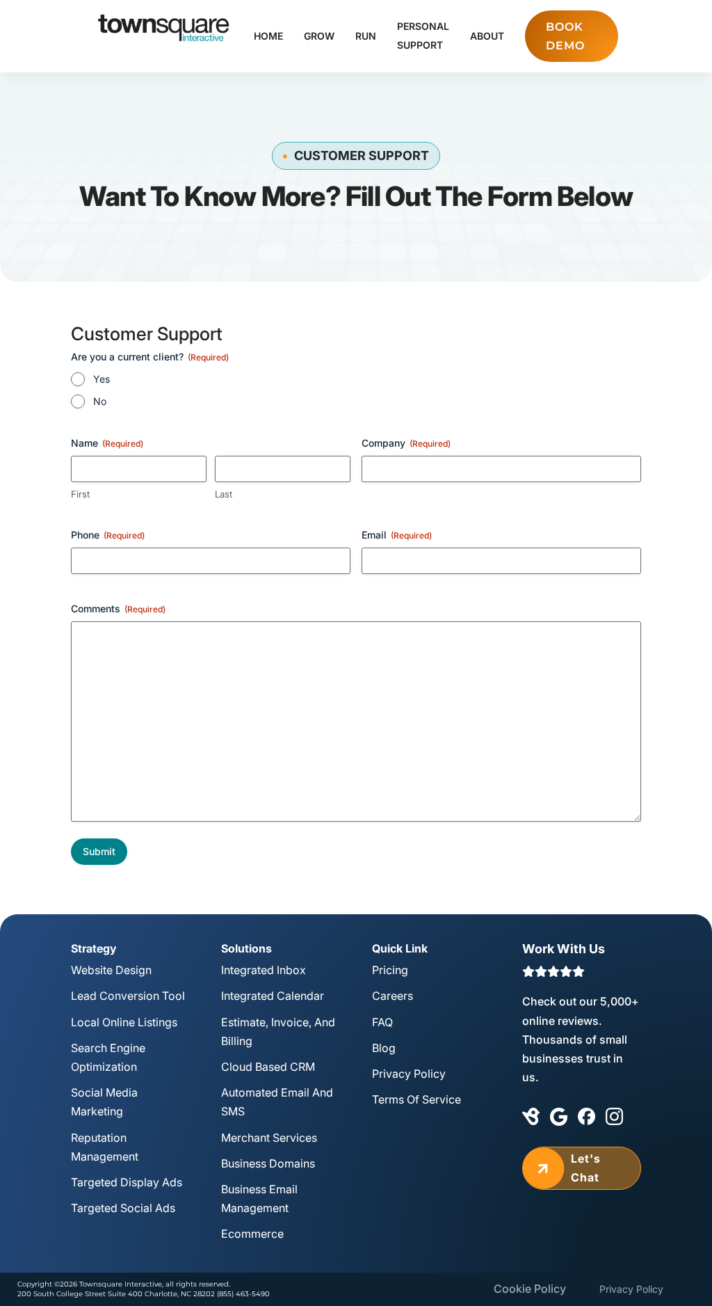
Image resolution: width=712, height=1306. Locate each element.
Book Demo (565, 36)
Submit (99, 851)
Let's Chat (567, 1168)
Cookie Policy (530, 1289)
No (99, 401)
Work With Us (563, 948)
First (80, 494)
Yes (101, 379)
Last (223, 494)
